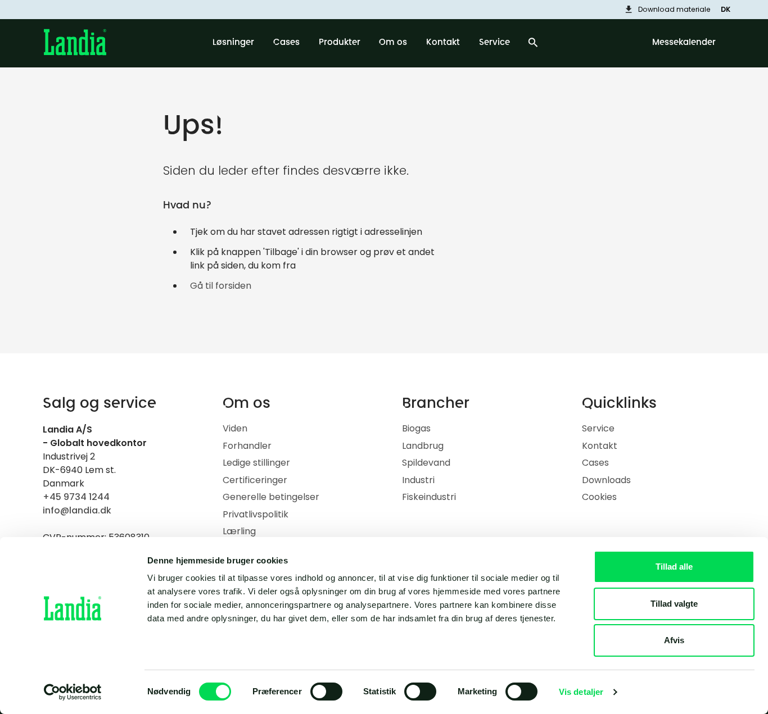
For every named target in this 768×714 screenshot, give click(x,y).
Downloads (606, 480)
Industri (418, 480)
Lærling (239, 531)
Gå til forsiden (220, 285)
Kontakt (599, 445)
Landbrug (423, 445)
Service (598, 428)
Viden (235, 428)
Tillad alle (674, 566)
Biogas (416, 428)
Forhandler (247, 445)
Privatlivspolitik (255, 514)
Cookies (599, 496)
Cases (595, 462)
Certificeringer (255, 480)
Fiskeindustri (429, 496)
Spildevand (426, 462)
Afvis (674, 640)
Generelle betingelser (271, 496)
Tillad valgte (674, 603)
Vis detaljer (581, 692)
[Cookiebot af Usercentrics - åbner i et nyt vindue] (73, 692)
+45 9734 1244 (76, 496)
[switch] (326, 692)
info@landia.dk (77, 510)
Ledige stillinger (256, 462)
